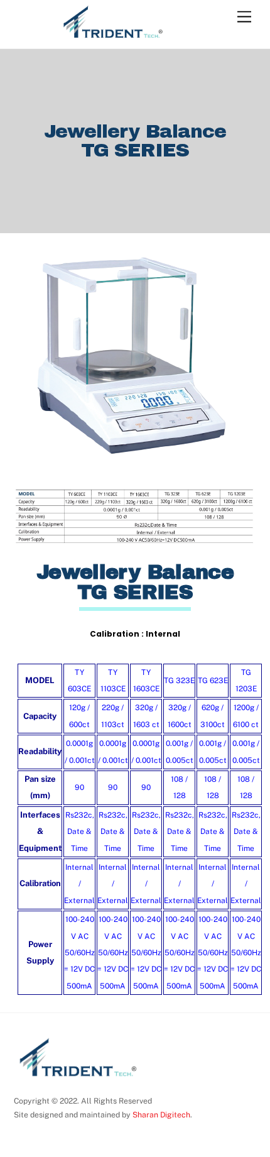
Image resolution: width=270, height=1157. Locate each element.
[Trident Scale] (111, 35)
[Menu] (244, 17)
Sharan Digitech (160, 1114)
